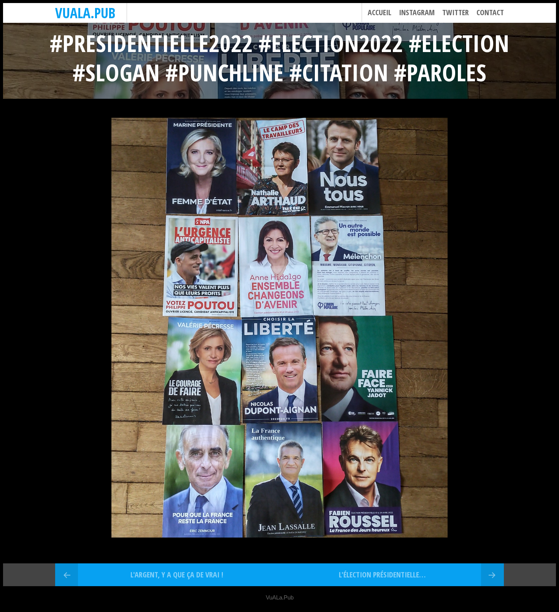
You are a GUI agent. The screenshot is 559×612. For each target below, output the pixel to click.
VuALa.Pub (85, 12)
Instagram (417, 12)
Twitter (455, 12)
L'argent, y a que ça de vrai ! (176, 574)
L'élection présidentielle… (382, 574)
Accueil (379, 12)
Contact (490, 12)
